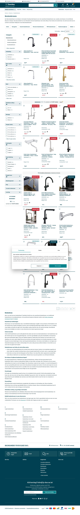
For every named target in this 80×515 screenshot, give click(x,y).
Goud (10, 73)
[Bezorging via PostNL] (73, 508)
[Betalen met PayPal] (62, 508)
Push (9, 168)
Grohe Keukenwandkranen (11, 437)
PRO (74, 9)
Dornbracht (7, 319)
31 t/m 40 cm (12, 132)
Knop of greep (12, 164)
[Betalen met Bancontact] (58, 508)
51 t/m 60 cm (12, 136)
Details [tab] (40, 250)
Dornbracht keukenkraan (10, 421)
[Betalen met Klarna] (65, 508)
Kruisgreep (11, 166)
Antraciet (11, 68)
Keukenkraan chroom (27, 417)
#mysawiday (29, 9)
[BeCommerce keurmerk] (69, 508)
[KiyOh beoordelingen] (43, 508)
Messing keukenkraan (45, 409)
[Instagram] (45, 498)
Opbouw (11, 118)
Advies (24, 9)
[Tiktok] (47, 498)
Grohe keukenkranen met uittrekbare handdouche (13, 434)
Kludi (11, 319)
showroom (23, 400)
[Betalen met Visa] (47, 508)
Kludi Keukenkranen (27, 429)
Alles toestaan (58, 265)
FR (72, 1)
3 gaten (10, 152)
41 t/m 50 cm (12, 134)
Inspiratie (19, 9)
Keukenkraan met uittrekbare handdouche (29, 422)
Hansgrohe (11, 91)
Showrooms (61, 9)
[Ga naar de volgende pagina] (74, 308)
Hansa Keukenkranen (27, 409)
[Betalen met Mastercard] (54, 508)
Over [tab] (59, 250)
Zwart (10, 77)
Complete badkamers (45, 462)
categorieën (10, 48)
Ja (9, 108)
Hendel (10, 162)
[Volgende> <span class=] (74, 27)
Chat (47, 454)
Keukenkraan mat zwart (28, 419)
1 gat (10, 148)
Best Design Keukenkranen (11, 415)
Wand (10, 120)
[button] (24, 35)
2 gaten (10, 150)
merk (9, 98)
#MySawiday (43, 472)
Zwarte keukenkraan (62, 409)
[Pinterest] (43, 498)
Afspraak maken (68, 9)
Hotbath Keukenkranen (28, 411)
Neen (10, 110)
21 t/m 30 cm (12, 130)
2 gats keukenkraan (9, 409)
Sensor (10, 170)
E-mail (30, 454)
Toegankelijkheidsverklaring (32, 508)
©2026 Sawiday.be (9, 508)
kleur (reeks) (10, 80)
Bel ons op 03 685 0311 (68, 453)
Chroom (11, 71)
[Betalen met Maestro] (50, 508)
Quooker (11, 96)
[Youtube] (41, 498)
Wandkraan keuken (44, 427)
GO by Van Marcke (13, 87)
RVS (10, 75)
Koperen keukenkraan (27, 431)
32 (70, 308)
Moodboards (43, 466)
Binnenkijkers (43, 468)
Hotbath (10, 93)
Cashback (11, 55)
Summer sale (12, 59)
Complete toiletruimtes (45, 464)
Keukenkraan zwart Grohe (28, 427)
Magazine (42, 470)
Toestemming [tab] (21, 250)
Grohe (10, 89)
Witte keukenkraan (44, 429)
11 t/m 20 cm (12, 128)
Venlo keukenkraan (44, 421)
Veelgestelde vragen (14, 453)
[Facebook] (39, 498)
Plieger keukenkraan (45, 415)
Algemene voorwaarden (20, 508)
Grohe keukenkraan (9, 429)
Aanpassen (39, 265)
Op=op (10, 57)
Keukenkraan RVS (27, 425)
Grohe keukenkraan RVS (10, 431)
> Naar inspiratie (44, 475)
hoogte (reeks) (11, 139)
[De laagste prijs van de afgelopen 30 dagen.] (48, 60)
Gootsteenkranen (9, 427)
